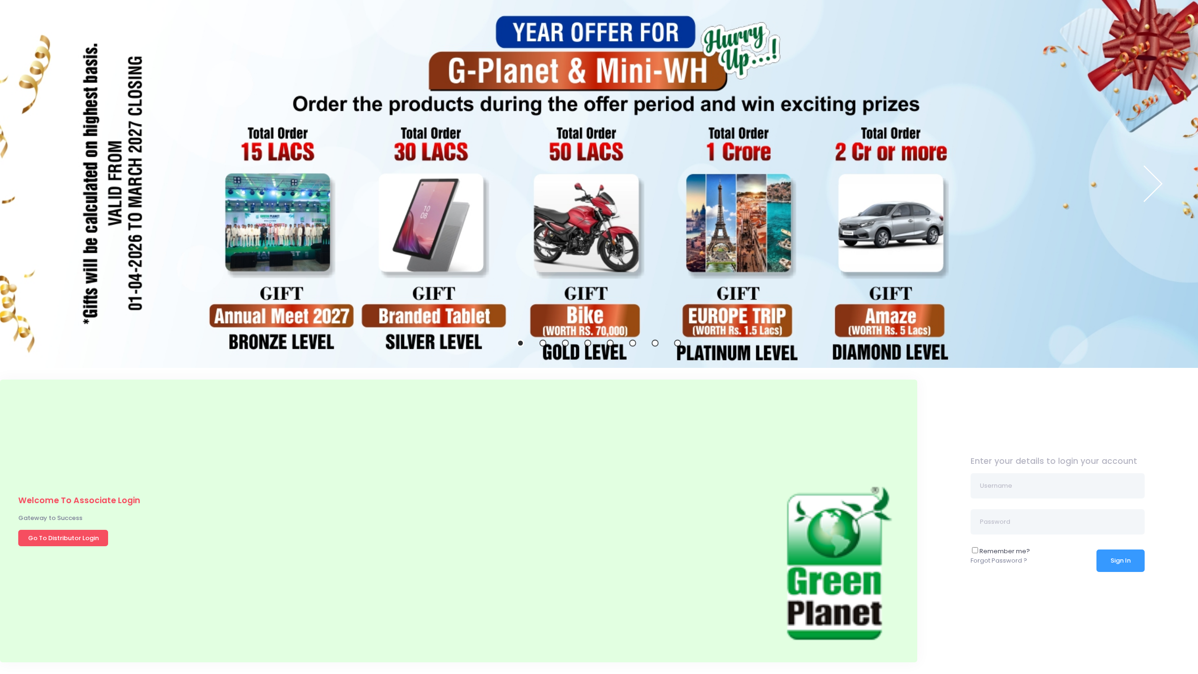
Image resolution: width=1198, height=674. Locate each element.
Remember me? (1004, 551)
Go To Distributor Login (63, 538)
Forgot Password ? (999, 560)
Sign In (1120, 560)
